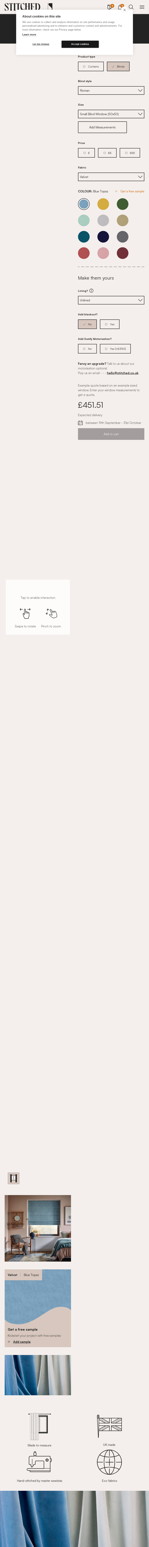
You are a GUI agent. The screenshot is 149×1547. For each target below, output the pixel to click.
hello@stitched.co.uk (123, 373)
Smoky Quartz (122, 220)
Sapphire (103, 237)
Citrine (103, 204)
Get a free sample (132, 191)
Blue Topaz (84, 204)
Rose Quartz (103, 253)
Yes (112, 324)
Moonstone (103, 220)
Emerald (122, 204)
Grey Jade (84, 220)
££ (110, 152)
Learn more (29, 34)
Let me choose (41, 44)
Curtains (93, 66)
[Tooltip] (91, 291)
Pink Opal (84, 253)
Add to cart (111, 434)
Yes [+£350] (118, 348)
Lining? (104, 291)
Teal (84, 237)
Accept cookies (80, 44)
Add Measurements (102, 127)
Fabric (82, 167)
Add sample (22, 1342)
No (90, 324)
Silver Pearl (122, 237)
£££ (132, 152)
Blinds (121, 66)
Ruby (122, 253)
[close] (124, 9)
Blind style (85, 81)
